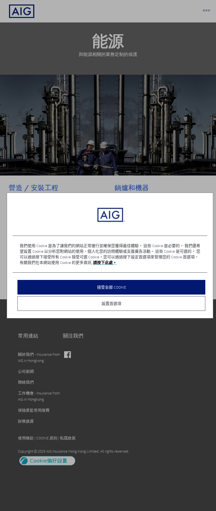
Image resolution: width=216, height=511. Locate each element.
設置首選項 (111, 303)
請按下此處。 (105, 262)
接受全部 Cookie (111, 287)
